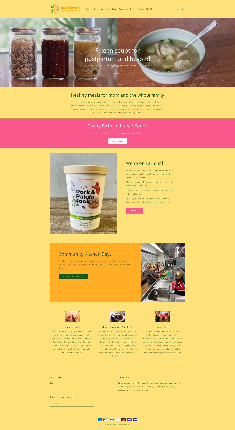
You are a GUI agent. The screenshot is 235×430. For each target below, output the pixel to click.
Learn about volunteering (73, 276)
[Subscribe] (91, 404)
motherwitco (114, 424)
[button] (173, 9)
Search (53, 383)
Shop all (117, 73)
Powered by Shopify (123, 424)
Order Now (134, 210)
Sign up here (117, 141)
